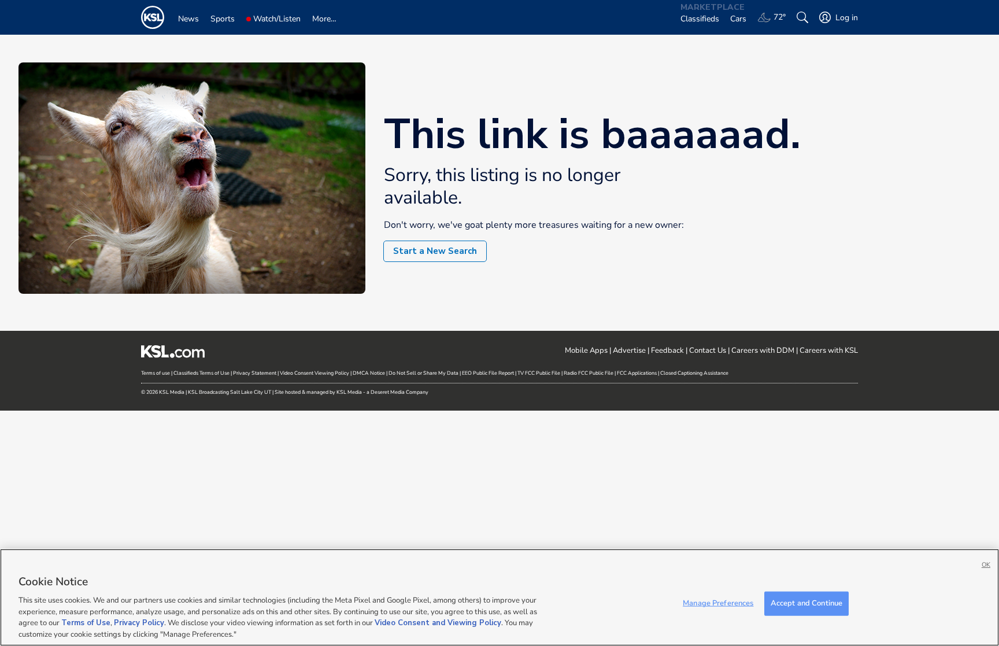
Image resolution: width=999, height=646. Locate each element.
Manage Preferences (718, 603)
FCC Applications (637, 373)
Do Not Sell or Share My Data (423, 373)
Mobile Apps (586, 350)
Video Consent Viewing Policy (314, 373)
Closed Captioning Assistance (694, 373)
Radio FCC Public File (588, 373)
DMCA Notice (369, 373)
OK (986, 564)
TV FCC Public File (538, 373)
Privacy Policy (139, 623)
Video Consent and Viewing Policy (438, 623)
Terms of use (155, 373)
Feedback (667, 350)
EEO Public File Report (488, 373)
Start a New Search (435, 251)
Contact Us (707, 350)
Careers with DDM (762, 350)
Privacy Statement (254, 373)
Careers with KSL (829, 350)
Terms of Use (85, 623)
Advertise (629, 350)
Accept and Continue (806, 603)
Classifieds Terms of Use (201, 373)
